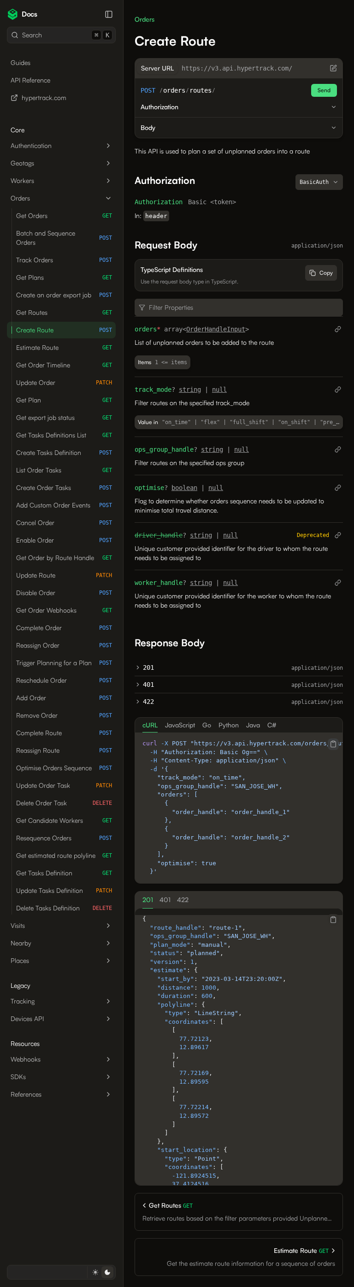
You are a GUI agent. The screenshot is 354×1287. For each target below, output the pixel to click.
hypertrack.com (44, 97)
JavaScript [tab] (180, 725)
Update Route (64, 575)
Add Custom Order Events (64, 505)
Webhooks (26, 1059)
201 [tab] (147, 899)
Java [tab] (253, 725)
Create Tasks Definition (64, 452)
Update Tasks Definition (64, 890)
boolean (184, 487)
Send (324, 90)
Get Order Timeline (64, 365)
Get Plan (64, 400)
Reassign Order (64, 645)
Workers (22, 180)
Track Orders (64, 260)
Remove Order (64, 715)
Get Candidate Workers (64, 820)
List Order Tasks (64, 470)
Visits (18, 925)
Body (148, 127)
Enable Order (64, 540)
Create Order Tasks (64, 487)
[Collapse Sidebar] (109, 14)
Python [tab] (228, 725)
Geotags (22, 163)
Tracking (23, 1001)
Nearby (21, 943)
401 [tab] (165, 899)
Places (20, 960)
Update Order (64, 382)
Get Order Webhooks (64, 610)
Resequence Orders (64, 838)
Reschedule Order (64, 680)
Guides (20, 62)
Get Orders (64, 215)
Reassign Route (64, 750)
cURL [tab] (150, 725)
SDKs (18, 1076)
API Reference (30, 80)
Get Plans (64, 277)
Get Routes (64, 312)
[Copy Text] (333, 744)
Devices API (27, 1018)
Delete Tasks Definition (64, 908)
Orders (20, 198)
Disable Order (64, 592)
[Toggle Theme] (101, 1272)
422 (148, 701)
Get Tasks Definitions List (64, 435)
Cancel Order (64, 522)
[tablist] (238, 725)
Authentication (31, 145)
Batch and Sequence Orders (64, 237)
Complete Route (64, 733)
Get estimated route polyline (64, 855)
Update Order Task (64, 785)
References (26, 1094)
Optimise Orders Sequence (64, 768)
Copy (326, 272)
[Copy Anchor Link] (202, 180)
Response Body (170, 643)
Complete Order (64, 628)
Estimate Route (64, 347)
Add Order (64, 698)
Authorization (159, 107)
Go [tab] (206, 725)
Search (65, 35)
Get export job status (64, 417)
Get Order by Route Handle (64, 557)
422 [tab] (183, 899)
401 (148, 684)
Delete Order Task (64, 803)
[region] (238, 808)
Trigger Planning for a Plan (64, 663)
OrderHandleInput (215, 329)
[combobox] (319, 182)
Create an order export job (64, 295)
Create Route (64, 330)
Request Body (166, 245)
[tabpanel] (238, 807)
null (219, 389)
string (190, 389)
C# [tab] (272, 725)
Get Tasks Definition (64, 873)
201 (148, 667)
